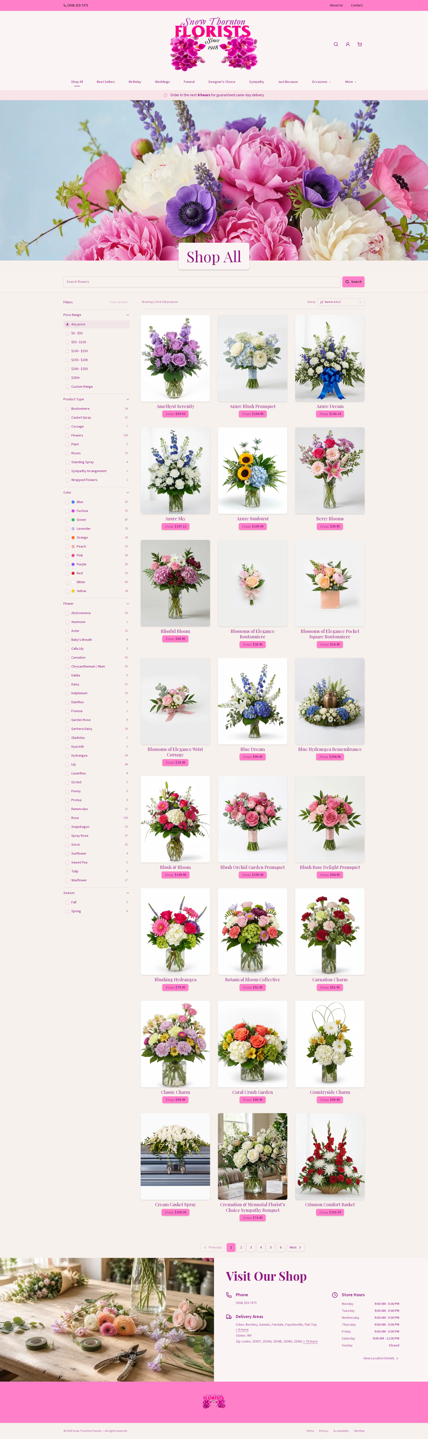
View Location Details (379, 1358)
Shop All (77, 81)
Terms (310, 1431)
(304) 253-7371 (77, 5)
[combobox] (341, 302)
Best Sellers (106, 81)
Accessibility (341, 1431)
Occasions (319, 81)
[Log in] (348, 44)
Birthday (135, 81)
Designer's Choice (222, 81)
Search (356, 281)
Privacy (323, 1431)
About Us (336, 5)
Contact (357, 5)
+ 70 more (310, 1341)
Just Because (288, 81)
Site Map (359, 1431)
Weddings (162, 81)
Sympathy (256, 81)
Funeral (189, 81)
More (349, 81)
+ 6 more (242, 1329)
